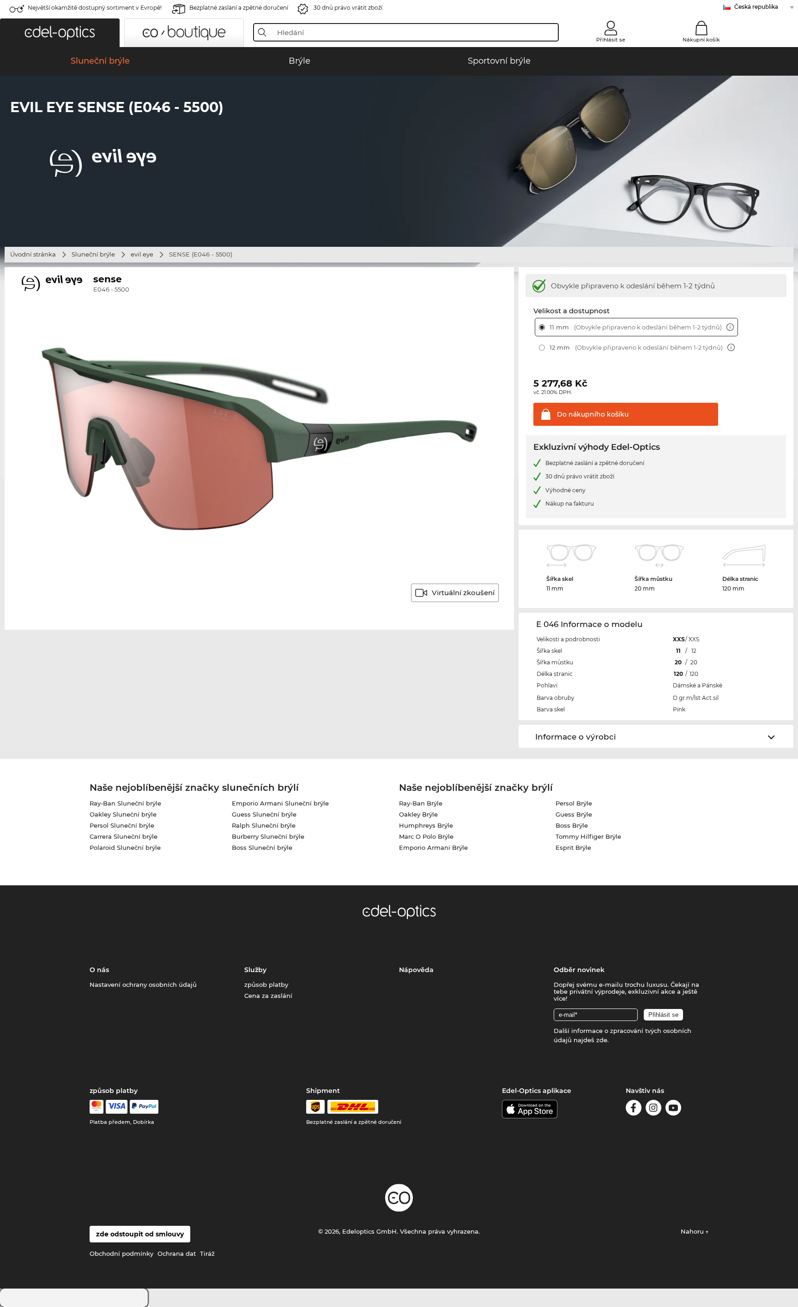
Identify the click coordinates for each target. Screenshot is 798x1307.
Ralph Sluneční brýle (264, 825)
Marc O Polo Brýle (426, 836)
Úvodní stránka (33, 254)
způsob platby (266, 984)
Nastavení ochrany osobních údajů (143, 984)
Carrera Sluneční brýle (123, 836)
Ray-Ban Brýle (420, 803)
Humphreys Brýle (426, 825)
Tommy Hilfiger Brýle (588, 836)
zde (601, 1040)
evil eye (142, 254)
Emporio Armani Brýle (433, 847)
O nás (99, 970)
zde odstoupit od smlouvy (140, 1234)
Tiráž (207, 1253)
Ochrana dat (176, 1253)
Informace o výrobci (575, 736)
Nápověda (416, 970)
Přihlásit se (610, 39)
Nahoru (693, 1231)
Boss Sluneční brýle (262, 847)
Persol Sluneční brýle (122, 825)
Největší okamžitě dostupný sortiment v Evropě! (95, 7)
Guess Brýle (574, 814)
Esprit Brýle (573, 847)
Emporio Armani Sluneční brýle (280, 803)
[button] (60, 32)
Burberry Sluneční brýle (268, 836)
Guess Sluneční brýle (264, 814)
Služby (255, 970)
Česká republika (756, 6)
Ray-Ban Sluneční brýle (125, 803)
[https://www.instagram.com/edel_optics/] (653, 1109)
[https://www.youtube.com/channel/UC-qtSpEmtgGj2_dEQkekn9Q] (673, 1109)
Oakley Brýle (418, 814)
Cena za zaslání (268, 995)
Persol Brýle (574, 803)
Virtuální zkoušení (463, 592)
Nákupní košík (701, 39)
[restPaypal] (144, 1107)
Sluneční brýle (93, 254)
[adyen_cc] (96, 1107)
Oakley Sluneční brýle (123, 814)
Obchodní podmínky (121, 1253)
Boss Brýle (572, 825)
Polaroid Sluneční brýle (125, 847)
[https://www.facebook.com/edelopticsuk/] (633, 1109)
